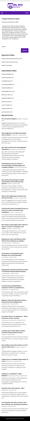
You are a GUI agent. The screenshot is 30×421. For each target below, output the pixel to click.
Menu (27, 13)
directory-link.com (7, 101)
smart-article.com (7, 105)
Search (4, 46)
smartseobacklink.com (8, 84)
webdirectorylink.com (8, 98)
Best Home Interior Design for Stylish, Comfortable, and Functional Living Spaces (13, 181)
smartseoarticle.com (8, 77)
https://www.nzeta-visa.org (9, 62)
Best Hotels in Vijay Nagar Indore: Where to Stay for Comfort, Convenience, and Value (15, 226)
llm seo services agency (9, 119)
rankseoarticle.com (7, 108)
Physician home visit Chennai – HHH (13, 388)
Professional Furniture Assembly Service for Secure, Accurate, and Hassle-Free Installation (15, 210)
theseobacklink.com (7, 88)
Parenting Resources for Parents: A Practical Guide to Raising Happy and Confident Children (13, 165)
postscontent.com (7, 112)
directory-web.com (7, 95)
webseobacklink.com (8, 74)
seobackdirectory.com (8, 91)
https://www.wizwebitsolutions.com (12, 58)
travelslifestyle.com (7, 81)
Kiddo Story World (7, 65)
